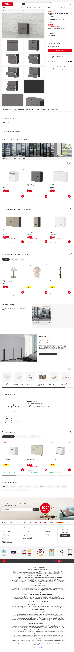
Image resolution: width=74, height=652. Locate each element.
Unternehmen (46, 530)
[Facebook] (65, 61)
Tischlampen (5, 259)
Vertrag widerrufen (6, 535)
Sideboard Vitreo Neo (30, 441)
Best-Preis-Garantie (26, 534)
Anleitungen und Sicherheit (13, 131)
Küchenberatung (26, 531)
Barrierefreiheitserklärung (31, 560)
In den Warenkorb (59, 50)
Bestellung (4, 530)
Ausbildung (46, 532)
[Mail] (71, 61)
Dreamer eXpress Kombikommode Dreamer (34, 167)
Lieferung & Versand (11, 127)
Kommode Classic (5, 441)
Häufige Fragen (5, 539)
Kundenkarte (46, 534)
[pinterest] (57, 561)
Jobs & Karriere (47, 531)
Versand (54, 29)
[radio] (13, 414)
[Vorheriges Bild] (68, 369)
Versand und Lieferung (6, 531)
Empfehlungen (21, 109)
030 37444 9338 (58, 68)
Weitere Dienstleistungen (28, 537)
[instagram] (59, 561)
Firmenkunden (5, 544)
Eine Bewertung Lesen (60, 19)
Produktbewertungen (45, 109)
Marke (37, 109)
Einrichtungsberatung (27, 532)
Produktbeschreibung (7, 109)
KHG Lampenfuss (52, 263)
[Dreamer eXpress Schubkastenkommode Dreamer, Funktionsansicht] (12, 59)
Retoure (3, 534)
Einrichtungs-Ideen (30, 109)
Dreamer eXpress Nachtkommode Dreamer (10, 167)
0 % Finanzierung (5, 541)
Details (7, 122)
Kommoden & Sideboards (10, 482)
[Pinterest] (68, 61)
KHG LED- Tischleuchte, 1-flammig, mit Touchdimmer (12, 263)
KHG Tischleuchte (29, 263)
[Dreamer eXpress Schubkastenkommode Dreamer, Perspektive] (34, 45)
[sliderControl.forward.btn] (70, 209)
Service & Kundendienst (7, 542)
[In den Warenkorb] (22, 196)
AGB (12, 560)
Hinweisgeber (22, 560)
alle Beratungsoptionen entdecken (59, 71)
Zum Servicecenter (64, 535)
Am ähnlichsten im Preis (22, 436)
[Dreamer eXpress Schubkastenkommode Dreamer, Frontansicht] (12, 45)
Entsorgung (4, 538)
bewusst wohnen (47, 535)
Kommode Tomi (52, 441)
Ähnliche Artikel (55, 109)
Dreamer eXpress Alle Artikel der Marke (48, 354)
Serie (15, 109)
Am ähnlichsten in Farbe (35, 436)
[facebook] (55, 561)
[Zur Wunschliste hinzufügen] (71, 11)
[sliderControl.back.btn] (68, 209)
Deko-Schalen (15, 259)
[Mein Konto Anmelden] (64, 4)
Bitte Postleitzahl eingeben (54, 43)
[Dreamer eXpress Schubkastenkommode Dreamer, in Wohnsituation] (23, 25)
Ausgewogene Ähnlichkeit (8, 436)
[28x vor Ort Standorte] (61, 4)
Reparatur (4, 537)
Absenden (36, 509)
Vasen (22, 259)
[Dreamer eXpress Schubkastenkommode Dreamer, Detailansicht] (34, 86)
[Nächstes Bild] (70, 369)
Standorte (25, 530)
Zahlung (3, 532)
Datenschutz (16, 560)
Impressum (8, 560)
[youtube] (61, 561)
